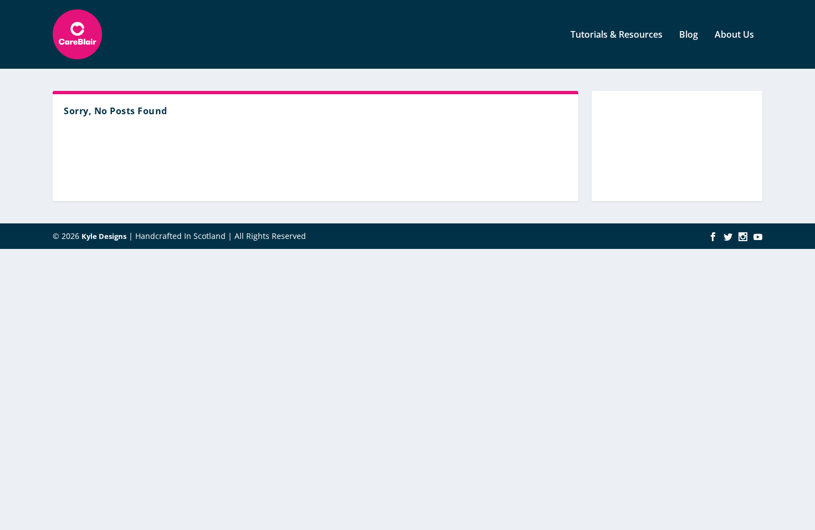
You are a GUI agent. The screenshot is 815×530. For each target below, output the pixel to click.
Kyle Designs (103, 236)
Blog (688, 35)
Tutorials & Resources (616, 35)
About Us (734, 35)
